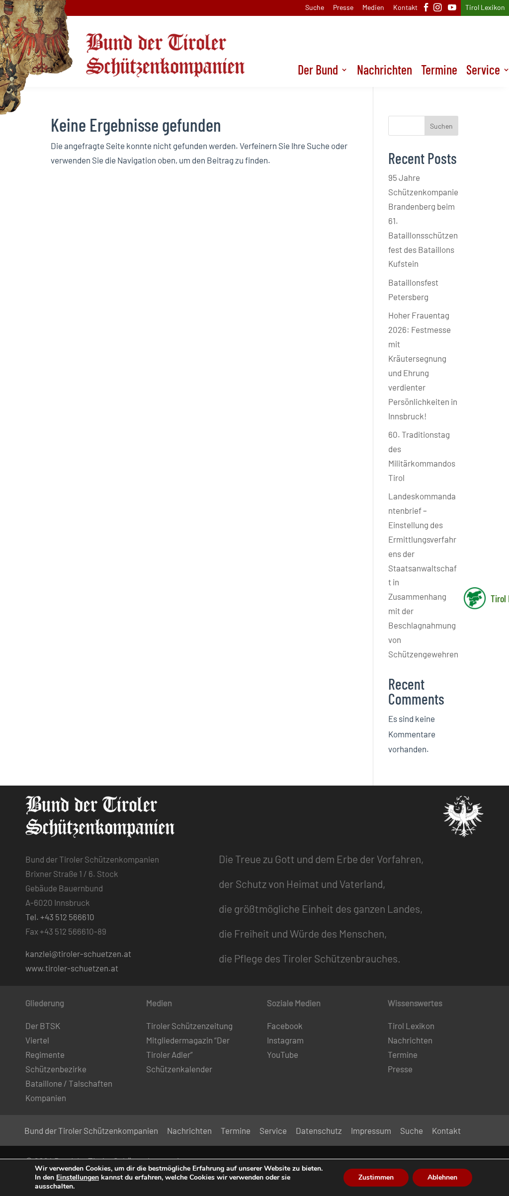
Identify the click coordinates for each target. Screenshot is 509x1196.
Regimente (45, 1054)
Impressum (371, 1131)
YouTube (282, 1054)
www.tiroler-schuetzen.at (71, 968)
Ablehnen (442, 1177)
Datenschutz (319, 1131)
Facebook (285, 1026)
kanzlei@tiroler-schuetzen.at (78, 953)
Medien (373, 7)
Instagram (285, 1040)
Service (273, 1131)
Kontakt (405, 7)
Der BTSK (42, 1026)
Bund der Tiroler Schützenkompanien (91, 1131)
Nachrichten (384, 71)
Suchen (441, 126)
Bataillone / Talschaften (68, 1083)
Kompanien (45, 1098)
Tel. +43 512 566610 (59, 917)
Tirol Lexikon (485, 7)
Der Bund (318, 71)
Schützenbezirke (55, 1069)
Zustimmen (376, 1177)
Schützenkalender (179, 1069)
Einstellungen (77, 1177)
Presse (343, 7)
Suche (314, 7)
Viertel (37, 1040)
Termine (439, 71)
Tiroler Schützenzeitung (189, 1026)
